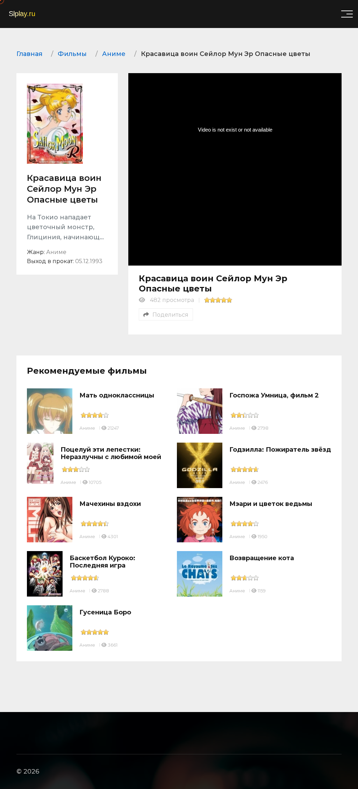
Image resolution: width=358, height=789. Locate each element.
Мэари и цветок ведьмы (270, 504)
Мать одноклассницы (116, 395)
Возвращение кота (261, 558)
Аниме (87, 428)
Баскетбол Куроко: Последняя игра (102, 562)
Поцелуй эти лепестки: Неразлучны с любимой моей (110, 453)
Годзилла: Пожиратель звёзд (280, 449)
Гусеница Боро (105, 612)
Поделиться (170, 314)
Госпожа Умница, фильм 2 (274, 395)
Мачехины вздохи (110, 504)
